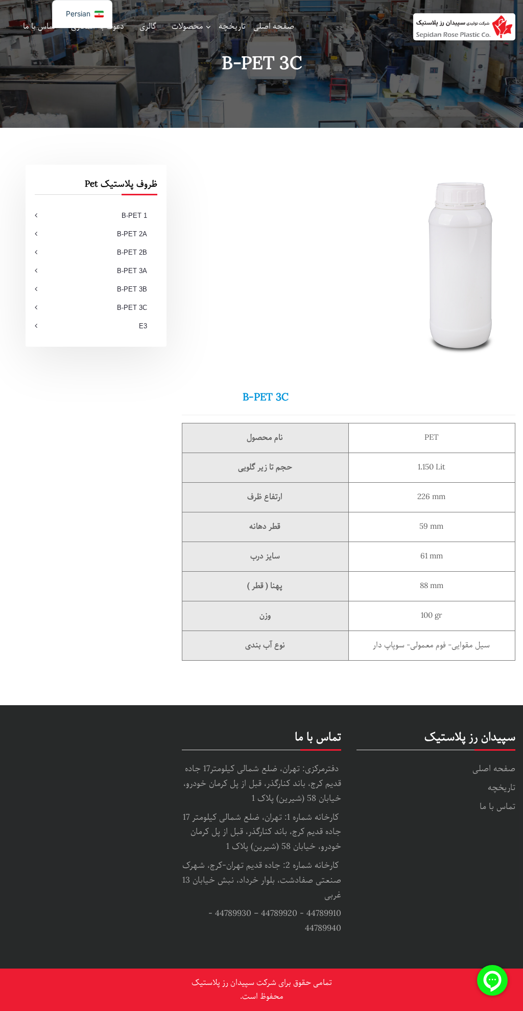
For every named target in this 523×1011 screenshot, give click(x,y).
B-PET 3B (132, 289)
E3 (143, 326)
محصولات (187, 26)
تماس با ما (39, 26)
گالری (147, 26)
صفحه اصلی (273, 26)
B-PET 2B (132, 252)
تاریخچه (232, 26)
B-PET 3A (132, 271)
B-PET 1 (134, 215)
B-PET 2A (132, 234)
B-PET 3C (132, 307)
